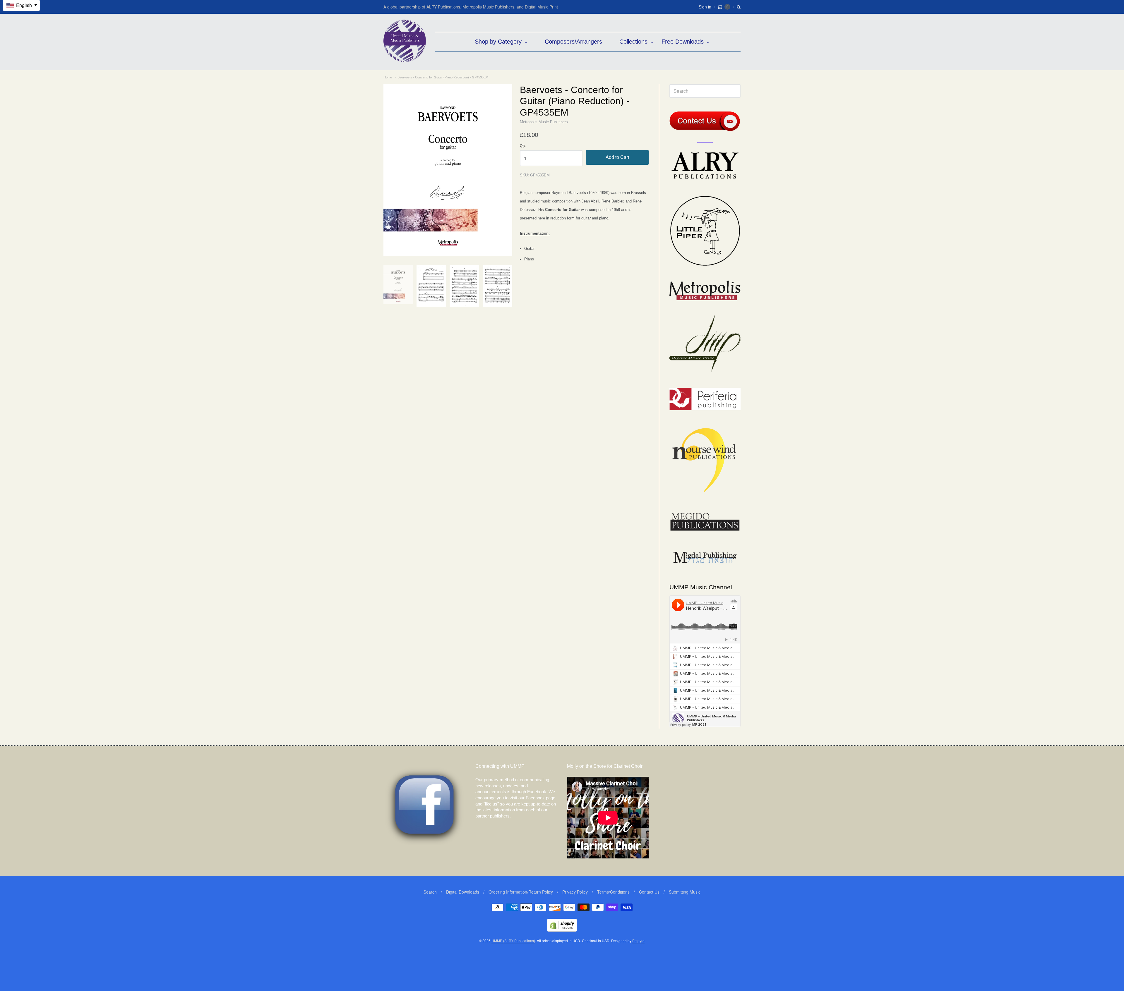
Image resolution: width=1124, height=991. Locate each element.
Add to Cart (617, 157)
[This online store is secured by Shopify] (562, 929)
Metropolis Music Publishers (544, 122)
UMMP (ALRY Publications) (513, 940)
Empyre (638, 940)
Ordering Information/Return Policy (521, 892)
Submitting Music (684, 892)
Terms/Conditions (613, 892)
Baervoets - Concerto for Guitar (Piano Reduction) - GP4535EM (442, 77)
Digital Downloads (462, 892)
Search (430, 892)
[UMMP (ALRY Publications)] (404, 59)
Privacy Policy (575, 892)
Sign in (705, 7)
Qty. (523, 146)
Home (387, 77)
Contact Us (649, 892)
